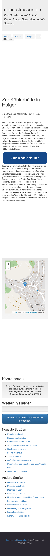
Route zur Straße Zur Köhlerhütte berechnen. (25, 419)
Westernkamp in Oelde (17, 504)
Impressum (11, 540)
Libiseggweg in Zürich (16, 438)
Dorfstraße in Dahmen (16, 482)
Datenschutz (22, 540)
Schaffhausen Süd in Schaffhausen (22, 445)
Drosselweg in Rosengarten (19, 508)
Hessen (18, 36)
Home (6, 36)
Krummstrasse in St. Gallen (18, 441)
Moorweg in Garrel (15, 489)
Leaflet (15, 312)
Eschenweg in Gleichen (17, 493)
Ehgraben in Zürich (15, 434)
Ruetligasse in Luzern (16, 449)
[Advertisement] (25, 66)
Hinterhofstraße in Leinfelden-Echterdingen (25, 497)
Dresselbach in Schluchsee (18, 512)
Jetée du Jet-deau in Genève (19, 460)
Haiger (30, 36)
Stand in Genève (14, 456)
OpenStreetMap (31, 312)
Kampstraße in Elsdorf (16, 486)
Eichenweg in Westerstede (18, 515)
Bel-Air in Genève (14, 452)
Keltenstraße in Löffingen (18, 501)
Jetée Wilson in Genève (17, 471)
